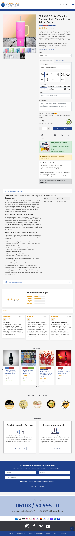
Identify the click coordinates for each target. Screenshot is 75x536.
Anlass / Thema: (44, 64)
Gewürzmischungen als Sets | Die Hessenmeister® (27, 371)
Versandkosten (50, 123)
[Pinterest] (41, 526)
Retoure (31, 533)
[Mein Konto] (66, 4)
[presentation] (2, 369)
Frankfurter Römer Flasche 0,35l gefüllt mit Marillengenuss (10, 371)
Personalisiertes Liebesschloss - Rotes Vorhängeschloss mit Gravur (46, 374)
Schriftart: (43, 84)
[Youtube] (48, 526)
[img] (6, 316)
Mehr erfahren (20, 448)
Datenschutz (39, 533)
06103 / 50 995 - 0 (37, 505)
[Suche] (61, 4)
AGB (55, 533)
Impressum (63, 533)
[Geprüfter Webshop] (69, 122)
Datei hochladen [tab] (60, 60)
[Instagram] (27, 526)
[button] (43, 28)
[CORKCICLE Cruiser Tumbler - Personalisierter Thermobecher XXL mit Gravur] (19, 30)
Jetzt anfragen (55, 448)
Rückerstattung (21, 533)
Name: (41, 92)
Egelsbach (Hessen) (65, 115)
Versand (11, 533)
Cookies (48, 533)
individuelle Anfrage (47, 176)
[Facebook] (34, 526)
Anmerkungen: (42, 100)
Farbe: (40, 52)
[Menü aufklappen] (73, 4)
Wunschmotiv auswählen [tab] (46, 60)
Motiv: (41, 71)
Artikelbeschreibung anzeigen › (46, 49)
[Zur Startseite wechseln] (10, 4)
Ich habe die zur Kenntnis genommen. (38, 481)
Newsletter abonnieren (37, 486)
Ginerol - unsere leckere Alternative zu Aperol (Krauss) (64, 371)
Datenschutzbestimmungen (35, 481)
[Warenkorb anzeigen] (63, 4)
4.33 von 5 (16, 299)
